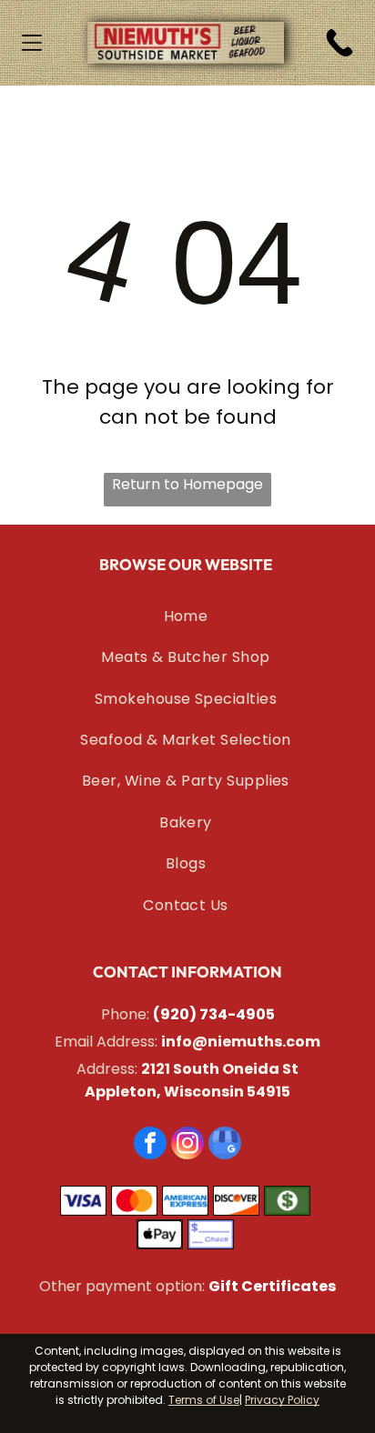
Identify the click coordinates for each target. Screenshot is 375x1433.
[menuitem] (185, 616)
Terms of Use (203, 1400)
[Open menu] (32, 42)
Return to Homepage (187, 484)
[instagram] (187, 1145)
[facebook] (150, 1145)
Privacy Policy (282, 1400)
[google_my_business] (224, 1145)
